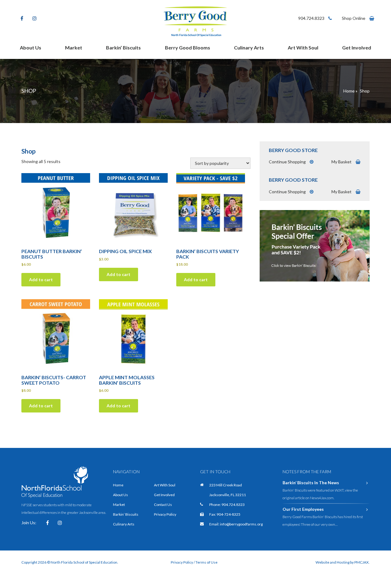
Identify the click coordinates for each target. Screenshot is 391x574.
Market (73, 47)
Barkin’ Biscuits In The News (311, 482)
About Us (30, 47)
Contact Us (163, 504)
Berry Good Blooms (187, 47)
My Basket (342, 161)
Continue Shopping (288, 161)
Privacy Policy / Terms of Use (194, 562)
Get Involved (356, 47)
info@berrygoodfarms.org (241, 524)
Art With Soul (303, 47)
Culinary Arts (249, 47)
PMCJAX (361, 562)
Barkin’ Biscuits (123, 47)
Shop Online (354, 18)
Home (349, 90)
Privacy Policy (165, 514)
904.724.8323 (311, 18)
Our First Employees (303, 509)
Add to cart (41, 279)
